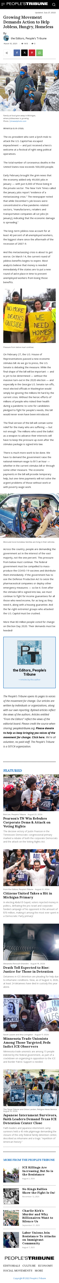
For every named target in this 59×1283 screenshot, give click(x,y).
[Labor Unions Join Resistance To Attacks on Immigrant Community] (11, 1240)
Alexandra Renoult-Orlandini (16, 964)
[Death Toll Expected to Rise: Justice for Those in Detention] (31, 942)
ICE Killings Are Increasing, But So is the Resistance (37, 1170)
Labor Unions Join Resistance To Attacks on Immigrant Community (39, 1238)
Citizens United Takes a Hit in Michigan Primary (27, 895)
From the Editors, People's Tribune (18, 889)
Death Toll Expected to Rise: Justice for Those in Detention (28, 969)
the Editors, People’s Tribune (29, 38)
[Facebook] (17, 53)
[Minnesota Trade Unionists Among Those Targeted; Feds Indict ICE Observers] (31, 1012)
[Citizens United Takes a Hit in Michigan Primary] (31, 867)
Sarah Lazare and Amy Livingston (18, 1035)
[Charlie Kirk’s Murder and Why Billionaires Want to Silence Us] (11, 1218)
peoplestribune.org (24, 728)
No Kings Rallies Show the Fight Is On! (38, 1190)
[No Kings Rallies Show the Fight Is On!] (11, 1196)
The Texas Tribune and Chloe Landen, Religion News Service (30, 1109)
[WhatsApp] (39, 53)
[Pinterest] (32, 53)
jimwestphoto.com (18, 121)
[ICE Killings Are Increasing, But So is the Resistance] (11, 1175)
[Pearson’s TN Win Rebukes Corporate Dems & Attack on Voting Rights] (31, 792)
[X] (24, 53)
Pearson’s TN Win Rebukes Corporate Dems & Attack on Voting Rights (26, 822)
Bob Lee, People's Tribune (14, 814)
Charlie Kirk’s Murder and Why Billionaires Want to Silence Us (37, 1216)
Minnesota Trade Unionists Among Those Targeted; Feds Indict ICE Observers (26, 1042)
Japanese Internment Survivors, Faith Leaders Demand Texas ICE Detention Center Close (30, 1119)
